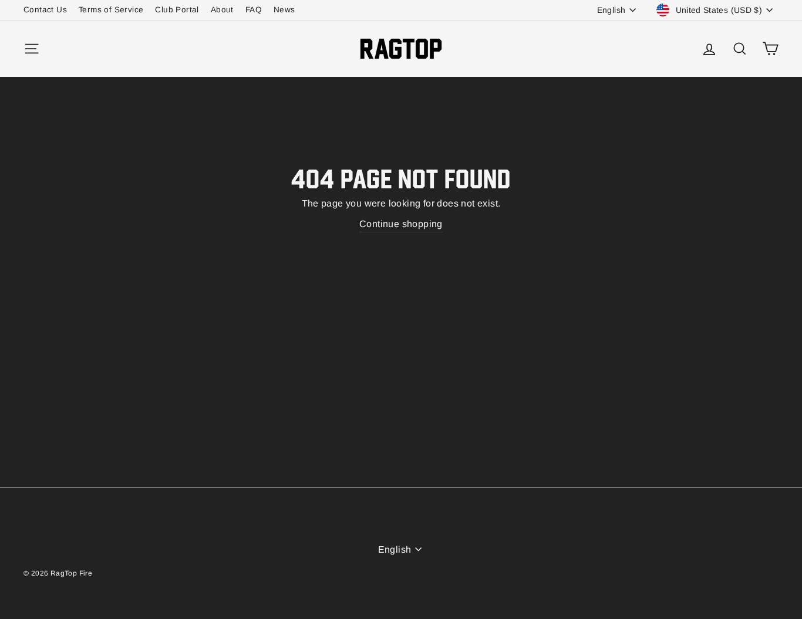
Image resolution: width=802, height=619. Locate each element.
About (222, 9)
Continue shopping (401, 224)
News (284, 9)
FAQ (253, 9)
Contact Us (45, 9)
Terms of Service (111, 9)
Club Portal (176, 9)
